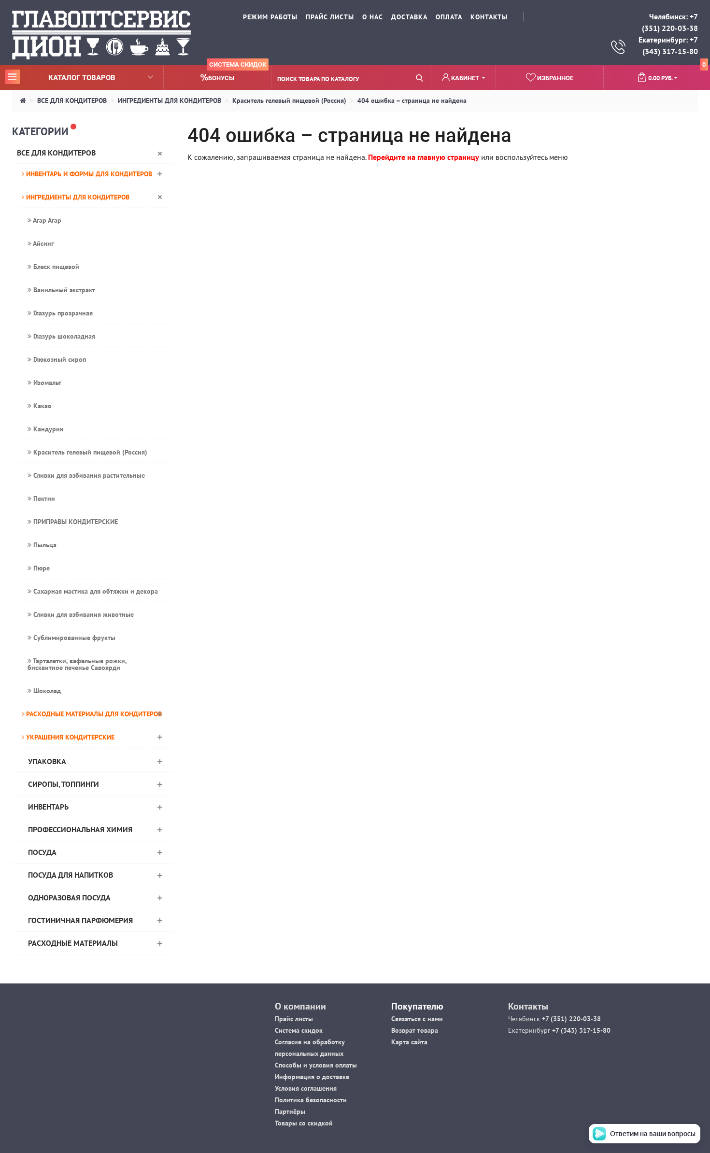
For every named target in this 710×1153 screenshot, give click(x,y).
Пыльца (44, 545)
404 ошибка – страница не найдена (412, 100)
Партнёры (290, 1111)
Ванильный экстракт (63, 289)
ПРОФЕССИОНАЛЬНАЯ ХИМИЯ (80, 829)
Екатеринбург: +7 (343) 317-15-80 (668, 45)
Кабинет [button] (465, 78)
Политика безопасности (311, 1100)
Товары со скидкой (304, 1123)
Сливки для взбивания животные (82, 614)
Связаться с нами (417, 1018)
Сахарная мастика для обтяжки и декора (94, 591)
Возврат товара (414, 1030)
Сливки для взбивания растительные (88, 475)
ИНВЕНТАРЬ (48, 806)
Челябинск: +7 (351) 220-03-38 (670, 22)
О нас (372, 17)
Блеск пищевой (55, 266)
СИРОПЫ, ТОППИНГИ (63, 784)
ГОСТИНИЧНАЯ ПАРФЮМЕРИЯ (80, 920)
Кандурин (47, 429)
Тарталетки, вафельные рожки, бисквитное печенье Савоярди (77, 664)
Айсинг (42, 243)
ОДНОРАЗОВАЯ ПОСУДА (69, 897)
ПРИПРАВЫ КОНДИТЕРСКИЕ (74, 521)
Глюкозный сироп (58, 359)
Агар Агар (46, 220)
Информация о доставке (312, 1076)
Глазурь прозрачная (62, 313)
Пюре (40, 568)
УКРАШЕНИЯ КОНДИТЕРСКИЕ (69, 737)
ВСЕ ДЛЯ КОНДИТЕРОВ (72, 100)
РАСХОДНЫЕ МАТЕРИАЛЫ (73, 943)
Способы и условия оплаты (316, 1065)
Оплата (449, 17)
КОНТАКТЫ (489, 17)
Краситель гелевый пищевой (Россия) (289, 100)
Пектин (43, 498)
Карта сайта (409, 1042)
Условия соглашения (306, 1088)
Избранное (554, 78)
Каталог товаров (61, 77)
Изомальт (46, 382)
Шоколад (46, 690)
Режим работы (270, 17)
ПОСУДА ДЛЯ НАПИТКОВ (70, 875)
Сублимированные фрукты (73, 637)
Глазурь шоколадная (63, 336)
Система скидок (299, 1030)
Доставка (409, 17)
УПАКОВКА (47, 761)
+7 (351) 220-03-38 (570, 1018)
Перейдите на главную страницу (423, 157)
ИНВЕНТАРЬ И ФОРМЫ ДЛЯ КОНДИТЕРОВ (88, 174)
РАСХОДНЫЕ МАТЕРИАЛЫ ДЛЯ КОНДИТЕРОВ (93, 714)
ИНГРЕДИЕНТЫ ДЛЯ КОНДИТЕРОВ (169, 100)
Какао (41, 405)
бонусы (237, 74)
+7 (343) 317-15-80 (580, 1030)
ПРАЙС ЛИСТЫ (330, 17)
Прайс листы (294, 1018)
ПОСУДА (42, 852)
